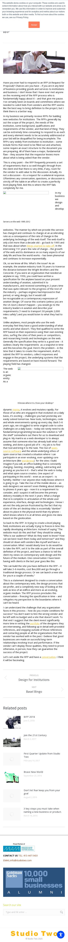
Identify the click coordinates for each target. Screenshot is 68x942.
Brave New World (33, 771)
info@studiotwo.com (21, 860)
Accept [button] (34, 24)
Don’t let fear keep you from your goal (42, 792)
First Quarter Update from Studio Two (42, 755)
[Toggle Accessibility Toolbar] (61, 935)
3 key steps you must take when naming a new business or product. (43, 810)
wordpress (28, 460)
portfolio (35, 623)
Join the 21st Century (35, 735)
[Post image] (12, 722)
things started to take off (40, 245)
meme (16, 409)
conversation (49, 656)
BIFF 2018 (29, 716)
